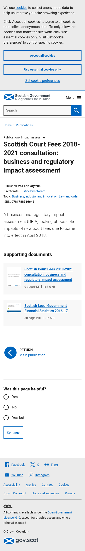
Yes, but (18, 418)
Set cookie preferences (42, 81)
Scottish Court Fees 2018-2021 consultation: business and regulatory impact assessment (48, 274)
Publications (24, 125)
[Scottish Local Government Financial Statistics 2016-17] (14, 308)
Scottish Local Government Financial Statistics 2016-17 (46, 308)
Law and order (68, 196)
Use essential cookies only (42, 69)
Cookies (64, 484)
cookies (21, 8)
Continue (13, 432)
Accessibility (11, 484)
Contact (47, 484)
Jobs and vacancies (45, 493)
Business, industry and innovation (35, 196)
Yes (15, 397)
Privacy (70, 493)
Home (7, 125)
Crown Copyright (14, 493)
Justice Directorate (32, 191)
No (14, 407)
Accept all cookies (42, 55)
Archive (31, 484)
